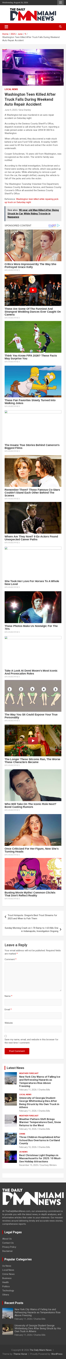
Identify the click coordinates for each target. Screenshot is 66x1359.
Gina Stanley (25, 110)
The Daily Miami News (41, 1350)
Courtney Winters (48, 1165)
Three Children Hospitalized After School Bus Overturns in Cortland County (39, 1140)
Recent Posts (13, 1303)
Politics (6, 1286)
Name (8, 996)
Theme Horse (20, 1354)
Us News (23, 1152)
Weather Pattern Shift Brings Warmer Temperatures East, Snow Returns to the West (40, 1122)
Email (8, 1009)
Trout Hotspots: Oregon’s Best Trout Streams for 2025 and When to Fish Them (32, 917)
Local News (11, 89)
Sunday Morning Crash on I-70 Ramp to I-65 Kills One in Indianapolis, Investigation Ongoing (31, 930)
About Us (7, 1238)
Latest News (15, 1068)
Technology (8, 1290)
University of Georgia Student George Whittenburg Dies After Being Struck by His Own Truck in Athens (39, 1102)
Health (5, 1282)
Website (9, 1023)
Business (7, 1278)
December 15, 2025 (28, 1165)
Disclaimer (7, 1251)
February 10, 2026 (28, 1129)
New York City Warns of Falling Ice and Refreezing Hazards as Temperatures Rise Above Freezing (39, 1081)
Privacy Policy (9, 1247)
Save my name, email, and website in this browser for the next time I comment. (31, 1041)
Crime (22, 1134)
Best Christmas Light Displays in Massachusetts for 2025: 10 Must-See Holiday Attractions (40, 1158)
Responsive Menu (60, 2)
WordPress (56, 1354)
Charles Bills (44, 1089)
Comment (10, 959)
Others (5, 1294)
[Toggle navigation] (6, 26)
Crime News (8, 1274)
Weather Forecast (29, 1073)
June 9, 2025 (11, 110)
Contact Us (8, 1242)
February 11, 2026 (28, 1089)
